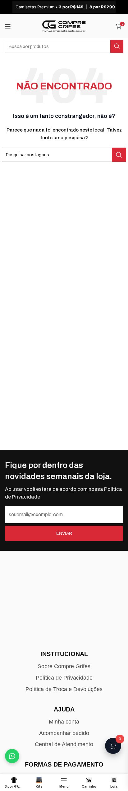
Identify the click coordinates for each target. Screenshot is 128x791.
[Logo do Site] (64, 26)
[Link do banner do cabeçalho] (64, 7)
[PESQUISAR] (116, 46)
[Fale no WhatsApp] (12, 756)
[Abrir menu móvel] (8, 26)
